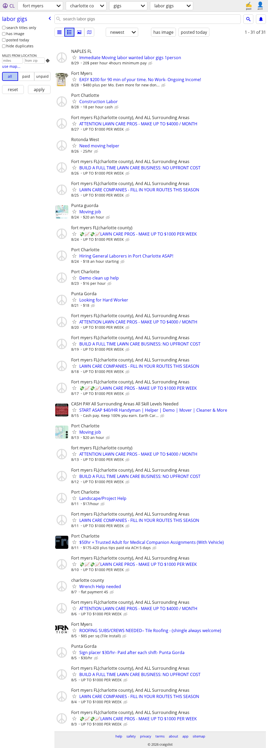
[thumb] (69, 32)
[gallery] (79, 32)
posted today (17, 39)
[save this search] (261, 19)
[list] (59, 32)
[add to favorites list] (74, 57)
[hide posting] (151, 63)
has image (15, 33)
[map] (89, 32)
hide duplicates (20, 45)
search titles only (21, 27)
